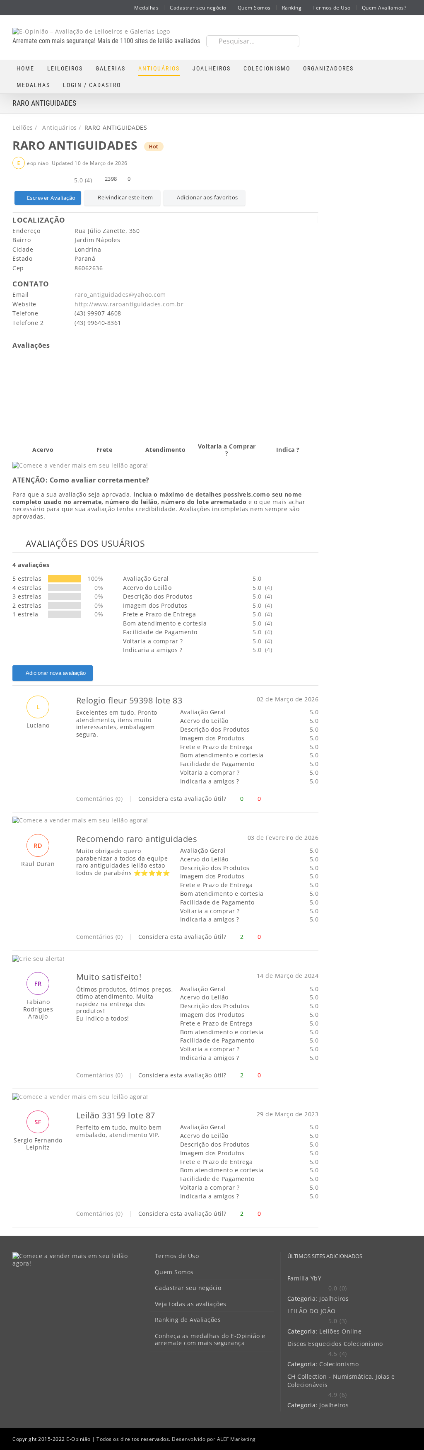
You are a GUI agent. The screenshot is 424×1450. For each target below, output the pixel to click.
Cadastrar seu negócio (188, 1288)
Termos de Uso (177, 1256)
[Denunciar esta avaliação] (315, 799)
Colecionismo (339, 1364)
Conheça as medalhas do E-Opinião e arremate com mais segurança (210, 1339)
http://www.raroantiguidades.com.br (129, 304)
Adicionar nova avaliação (56, 673)
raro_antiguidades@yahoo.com (120, 294)
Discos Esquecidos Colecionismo (335, 1344)
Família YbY (304, 1278)
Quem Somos (174, 1272)
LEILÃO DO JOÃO (311, 1311)
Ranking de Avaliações (188, 1320)
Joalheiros (334, 1298)
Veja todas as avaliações (190, 1304)
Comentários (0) (99, 799)
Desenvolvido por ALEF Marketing (214, 1439)
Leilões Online (340, 1331)
